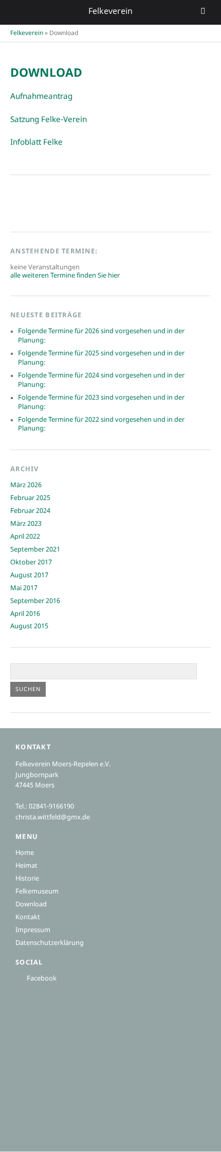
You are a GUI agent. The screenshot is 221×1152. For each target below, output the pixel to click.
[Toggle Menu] (203, 12)
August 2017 (29, 576)
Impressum (32, 930)
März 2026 (26, 486)
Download (31, 905)
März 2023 (26, 524)
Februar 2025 (30, 498)
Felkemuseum (37, 892)
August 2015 (29, 627)
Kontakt (27, 918)
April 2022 (25, 537)
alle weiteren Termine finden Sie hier (65, 276)
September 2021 (35, 550)
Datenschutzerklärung (49, 943)
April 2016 (25, 614)
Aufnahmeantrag (41, 97)
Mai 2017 (24, 588)
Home (24, 853)
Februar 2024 (30, 511)
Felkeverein (26, 33)
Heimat (26, 866)
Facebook (42, 979)
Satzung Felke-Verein (48, 120)
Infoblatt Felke (36, 142)
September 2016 (35, 601)
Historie (27, 879)
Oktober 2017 (31, 563)
